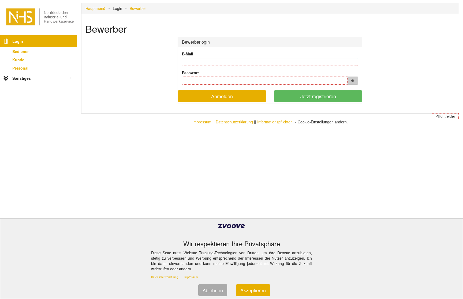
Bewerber (138, 8)
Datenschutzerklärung (234, 121)
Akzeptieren (253, 290)
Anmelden (222, 96)
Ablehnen (213, 290)
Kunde (18, 59)
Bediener (20, 51)
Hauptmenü (95, 8)
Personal (20, 68)
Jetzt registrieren (318, 96)
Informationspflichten (275, 121)
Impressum (201, 121)
